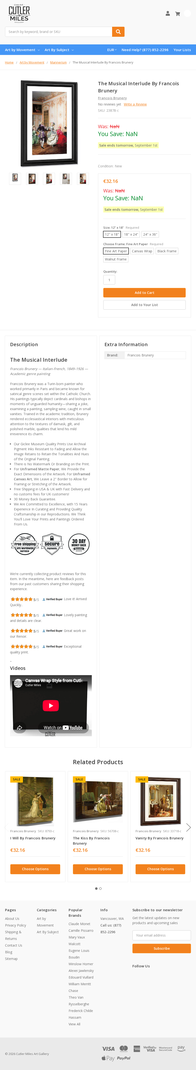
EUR (110, 49)
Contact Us (13, 945)
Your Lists (182, 49)
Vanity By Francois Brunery (160, 838)
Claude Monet (79, 924)
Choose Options (35, 869)
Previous (6, 827)
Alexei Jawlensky (81, 970)
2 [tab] (100, 888)
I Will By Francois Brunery (33, 838)
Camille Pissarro (81, 930)
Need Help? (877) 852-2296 (145, 49)
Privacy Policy (15, 925)
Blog (8, 952)
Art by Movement (20, 49)
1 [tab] (96, 888)
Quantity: (110, 271)
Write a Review (135, 104)
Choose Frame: (133, 244)
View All (74, 1024)
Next (188, 827)
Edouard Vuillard (81, 977)
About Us (12, 918)
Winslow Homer (81, 964)
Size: (121, 227)
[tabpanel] (35, 826)
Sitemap (11, 958)
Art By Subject (57, 49)
